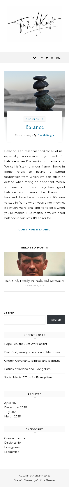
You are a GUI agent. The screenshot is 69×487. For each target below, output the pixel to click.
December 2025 (15, 407)
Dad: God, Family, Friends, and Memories (34, 281)
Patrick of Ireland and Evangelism (27, 369)
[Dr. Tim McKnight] (34, 25)
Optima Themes (45, 480)
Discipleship (34, 119)
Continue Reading (34, 229)
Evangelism (12, 447)
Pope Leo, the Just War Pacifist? (26, 344)
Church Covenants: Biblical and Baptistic (32, 360)
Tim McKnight (45, 135)
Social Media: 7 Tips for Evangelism (28, 377)
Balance (34, 126)
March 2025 (12, 416)
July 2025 (10, 412)
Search (9, 313)
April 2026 (11, 403)
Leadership (12, 452)
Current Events (14, 438)
